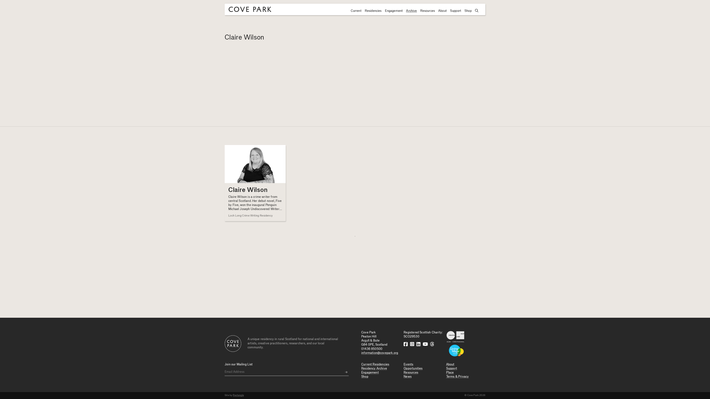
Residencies (373, 11)
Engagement (394, 11)
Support (455, 11)
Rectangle (238, 395)
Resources (427, 11)
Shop (468, 11)
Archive (411, 11)
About (442, 11)
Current (356, 11)
